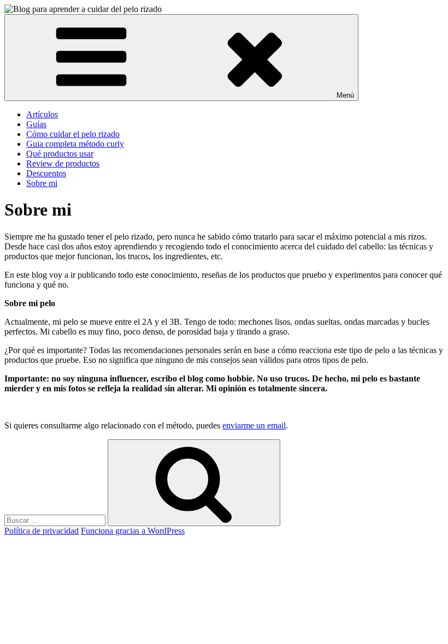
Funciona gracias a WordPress (133, 530)
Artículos (42, 114)
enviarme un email (254, 425)
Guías (36, 124)
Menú (345, 95)
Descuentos (46, 173)
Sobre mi (41, 183)
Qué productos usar (59, 153)
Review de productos (62, 163)
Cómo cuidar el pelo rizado (73, 134)
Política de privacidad (41, 530)
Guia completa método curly (75, 143)
